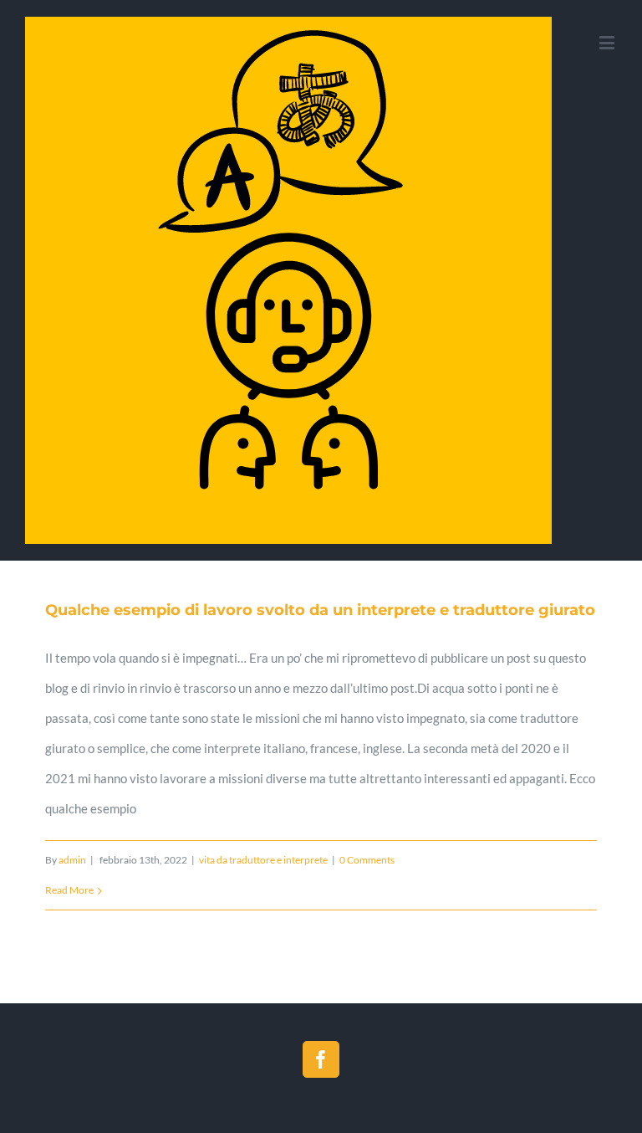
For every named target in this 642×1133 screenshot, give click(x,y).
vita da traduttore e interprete (263, 860)
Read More (69, 890)
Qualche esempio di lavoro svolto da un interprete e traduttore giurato (320, 610)
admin (72, 860)
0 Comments (367, 860)
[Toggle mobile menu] (608, 42)
